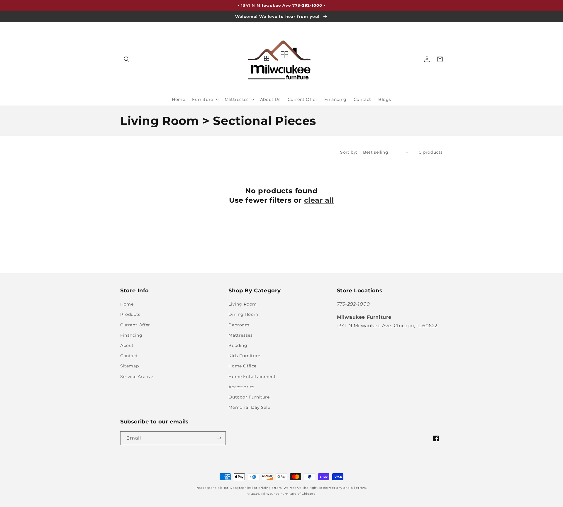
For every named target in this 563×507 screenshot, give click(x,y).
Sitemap (129, 366)
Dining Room (243, 314)
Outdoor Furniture (248, 397)
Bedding (237, 345)
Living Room (242, 304)
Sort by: (348, 152)
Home (126, 304)
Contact (129, 355)
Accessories (241, 386)
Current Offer (135, 325)
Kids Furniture (244, 355)
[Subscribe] (219, 438)
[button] (126, 59)
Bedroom (238, 325)
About (127, 345)
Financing (131, 335)
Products (130, 314)
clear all (319, 200)
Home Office (242, 366)
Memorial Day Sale (249, 407)
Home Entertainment (252, 376)
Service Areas (135, 376)
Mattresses (240, 335)
